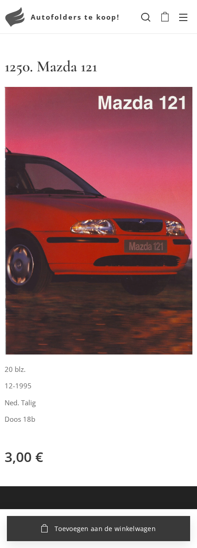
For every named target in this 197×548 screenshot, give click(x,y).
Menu (183, 17)
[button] (146, 16)
